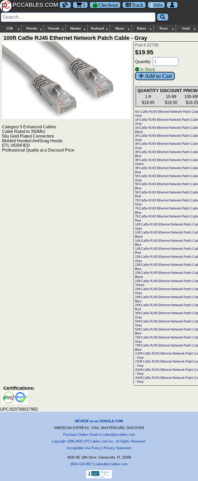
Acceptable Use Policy (84, 448)
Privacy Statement (117, 448)
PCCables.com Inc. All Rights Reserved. (115, 441)
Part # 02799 (147, 45)
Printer (141, 28)
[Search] (162, 17)
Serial (185, 28)
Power (164, 28)
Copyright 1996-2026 (67, 441)
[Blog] (65, 5)
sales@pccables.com (111, 464)
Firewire (31, 28)
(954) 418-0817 (81, 464)
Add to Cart (158, 76)
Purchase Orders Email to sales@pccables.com (99, 435)
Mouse (119, 28)
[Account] (172, 5)
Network (53, 28)
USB (9, 28)
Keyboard (97, 28)
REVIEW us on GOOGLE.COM (99, 421)
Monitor (75, 28)
